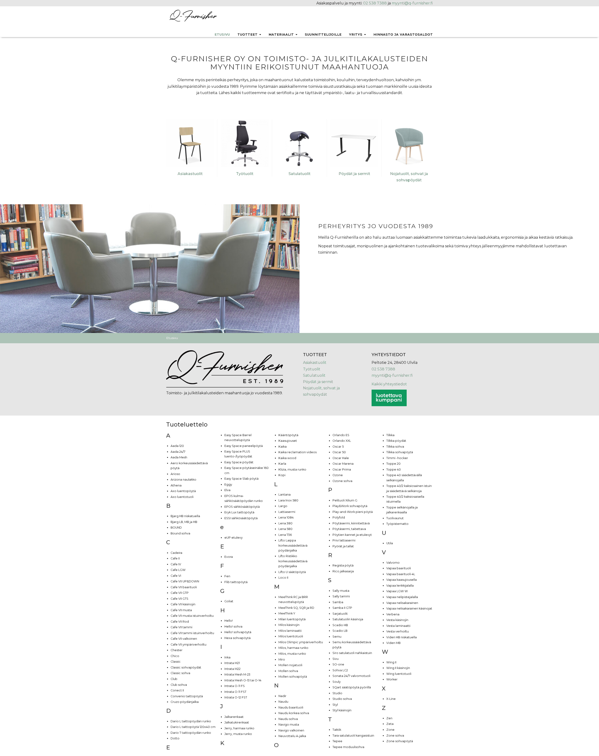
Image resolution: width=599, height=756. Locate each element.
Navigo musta (288, 724)
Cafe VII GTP (180, 593)
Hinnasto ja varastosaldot (403, 34)
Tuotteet (248, 34)
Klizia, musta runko (292, 469)
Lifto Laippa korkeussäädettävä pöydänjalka (292, 545)
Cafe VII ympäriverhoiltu (188, 644)
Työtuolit (244, 174)
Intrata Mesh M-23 (237, 674)
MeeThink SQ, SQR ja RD (296, 608)
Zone (390, 729)
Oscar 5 (338, 446)
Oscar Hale (340, 458)
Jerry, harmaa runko (239, 728)
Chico (175, 656)
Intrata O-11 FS (234, 686)
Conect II (177, 690)
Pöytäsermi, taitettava (349, 529)
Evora (228, 557)
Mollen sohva (288, 671)
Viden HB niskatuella (401, 637)
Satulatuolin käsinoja (347, 619)
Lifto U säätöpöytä (292, 572)
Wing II (391, 662)
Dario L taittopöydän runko (191, 721)
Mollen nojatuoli (290, 665)
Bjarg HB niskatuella (185, 516)
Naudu (283, 701)
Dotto (175, 738)
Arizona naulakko (183, 479)
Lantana (284, 494)
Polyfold (338, 517)
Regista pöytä (343, 565)
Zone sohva (395, 735)
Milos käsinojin (289, 625)
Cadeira (176, 553)
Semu (336, 636)
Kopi (281, 475)
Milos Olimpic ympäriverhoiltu (300, 642)
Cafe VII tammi (181, 627)
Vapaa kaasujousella (401, 579)
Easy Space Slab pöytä (241, 478)
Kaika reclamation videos (297, 452)
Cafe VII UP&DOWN (185, 581)
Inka (227, 657)
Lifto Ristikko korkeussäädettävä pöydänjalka (292, 561)
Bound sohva (180, 533)
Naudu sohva (288, 719)
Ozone (337, 475)
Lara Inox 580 (288, 500)
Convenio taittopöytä (187, 696)
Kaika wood (287, 458)
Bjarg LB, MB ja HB (184, 522)
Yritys (356, 34)
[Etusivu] (193, 15)
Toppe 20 (393, 463)
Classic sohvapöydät (186, 667)
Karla (282, 463)
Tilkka (390, 435)
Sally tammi (341, 596)
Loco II (283, 577)
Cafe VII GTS (179, 598)
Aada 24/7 (178, 451)
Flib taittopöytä (236, 582)
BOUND (176, 527)
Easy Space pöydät (238, 462)
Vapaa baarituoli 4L (400, 574)
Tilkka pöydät (396, 440)
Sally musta (340, 590)
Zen (389, 718)
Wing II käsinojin (398, 668)
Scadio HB (340, 625)
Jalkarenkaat (234, 717)
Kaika (282, 446)
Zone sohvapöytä (399, 741)
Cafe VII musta (181, 610)
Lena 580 (285, 529)
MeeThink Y (286, 613)
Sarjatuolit (340, 613)
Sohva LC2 (340, 670)
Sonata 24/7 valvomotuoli (351, 676)
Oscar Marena (343, 463)
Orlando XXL (341, 440)
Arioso (175, 474)
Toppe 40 (393, 469)
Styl (335, 704)
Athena (176, 485)
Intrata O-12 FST (235, 697)
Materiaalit (282, 34)
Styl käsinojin (341, 710)
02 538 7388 (375, 3)
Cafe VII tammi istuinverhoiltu (192, 633)
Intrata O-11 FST (235, 692)
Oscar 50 (339, 452)
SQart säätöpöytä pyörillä (351, 687)
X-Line (391, 699)
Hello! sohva (233, 626)
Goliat (228, 601)
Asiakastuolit (190, 174)
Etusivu (222, 34)
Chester (177, 650)
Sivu (335, 659)
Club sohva (179, 685)
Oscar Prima (341, 469)
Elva (227, 490)
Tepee (337, 741)
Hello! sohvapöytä (237, 632)
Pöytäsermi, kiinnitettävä (351, 523)
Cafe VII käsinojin (183, 604)
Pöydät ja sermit (354, 174)
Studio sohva (342, 699)
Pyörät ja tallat (343, 546)
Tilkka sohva (395, 446)
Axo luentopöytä (183, 491)
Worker (392, 679)
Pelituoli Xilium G (344, 500)
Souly (336, 681)
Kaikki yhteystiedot (389, 384)
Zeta (390, 724)
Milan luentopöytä (292, 619)
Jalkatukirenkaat (236, 722)
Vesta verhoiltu (397, 631)
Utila (389, 543)
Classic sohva (180, 673)
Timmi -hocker (397, 458)
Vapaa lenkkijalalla (400, 585)
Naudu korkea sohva (293, 713)
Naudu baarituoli (290, 707)
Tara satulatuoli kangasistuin (353, 735)
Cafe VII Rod (180, 621)
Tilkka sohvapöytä (399, 452)
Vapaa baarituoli (398, 568)
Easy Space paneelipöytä (243, 446)
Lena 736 (285, 535)
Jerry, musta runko (238, 734)
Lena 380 (285, 523)
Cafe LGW (178, 570)
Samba (337, 602)
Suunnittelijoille (323, 34)
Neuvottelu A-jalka (292, 736)
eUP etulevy (233, 537)
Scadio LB (339, 630)
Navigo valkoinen (291, 730)
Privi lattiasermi (343, 540)
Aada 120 (177, 446)
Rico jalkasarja (343, 571)
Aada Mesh (179, 457)
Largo (282, 506)
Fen (227, 576)
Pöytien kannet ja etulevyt (352, 535)
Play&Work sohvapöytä (349, 506)
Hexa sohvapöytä (237, 638)
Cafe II (175, 558)
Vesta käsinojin (397, 620)
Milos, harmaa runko (293, 648)
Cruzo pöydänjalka (185, 702)
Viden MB (393, 643)
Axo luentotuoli (182, 497)
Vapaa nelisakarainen (402, 603)
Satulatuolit (299, 174)
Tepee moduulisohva (348, 747)
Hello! (228, 620)
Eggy (228, 484)
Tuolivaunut (395, 518)
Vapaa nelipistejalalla (402, 597)
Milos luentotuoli (290, 636)
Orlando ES (340, 435)
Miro (281, 659)
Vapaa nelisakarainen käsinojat (409, 608)
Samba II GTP (342, 608)
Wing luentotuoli (398, 674)
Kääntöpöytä (288, 435)
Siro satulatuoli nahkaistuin (352, 653)
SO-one (338, 664)
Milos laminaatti (290, 630)
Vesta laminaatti (398, 626)
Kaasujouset (287, 440)
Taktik (336, 729)
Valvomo (393, 562)
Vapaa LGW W (397, 591)
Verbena (392, 614)
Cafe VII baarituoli (184, 587)
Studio (337, 693)
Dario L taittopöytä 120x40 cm (193, 727)
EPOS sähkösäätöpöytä (242, 506)
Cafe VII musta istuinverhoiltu (192, 615)
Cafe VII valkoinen (184, 638)
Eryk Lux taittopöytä (239, 512)
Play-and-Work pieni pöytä (352, 512)
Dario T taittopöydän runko (191, 732)
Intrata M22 (232, 669)
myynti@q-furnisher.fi (412, 3)
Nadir (282, 696)
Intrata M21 (232, 663)
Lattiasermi (286, 512)
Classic (176, 661)
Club (174, 679)
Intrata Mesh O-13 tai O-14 (242, 680)
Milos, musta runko (292, 653)
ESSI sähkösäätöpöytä (241, 518)
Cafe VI (176, 575)
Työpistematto (397, 524)
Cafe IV (176, 564)
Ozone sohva (342, 481)
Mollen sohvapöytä (292, 676)
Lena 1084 (286, 517)
